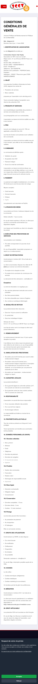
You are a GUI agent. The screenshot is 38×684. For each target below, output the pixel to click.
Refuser (19, 681)
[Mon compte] (34, 6)
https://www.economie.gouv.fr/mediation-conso (17, 604)
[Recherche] (31, 6)
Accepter (19, 676)
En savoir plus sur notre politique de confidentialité (16, 651)
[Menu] (4, 6)
